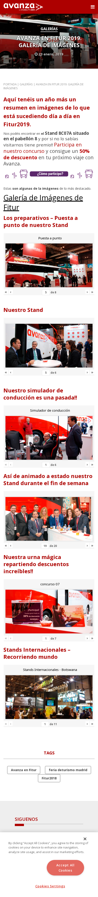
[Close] (85, 839)
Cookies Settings (50, 886)
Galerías (49, 28)
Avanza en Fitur (23, 770)
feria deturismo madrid (68, 770)
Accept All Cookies (65, 868)
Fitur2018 (49, 778)
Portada (10, 84)
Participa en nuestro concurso (42, 147)
